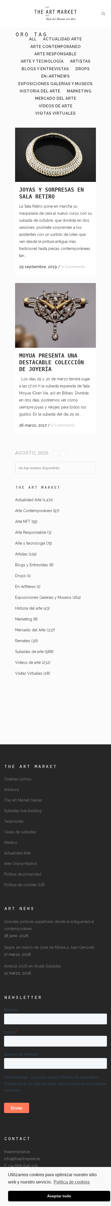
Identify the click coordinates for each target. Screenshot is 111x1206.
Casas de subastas (20, 832)
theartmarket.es (17, 1152)
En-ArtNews (25, 586)
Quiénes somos (18, 779)
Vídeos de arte (28, 662)
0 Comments (73, 267)
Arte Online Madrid (20, 863)
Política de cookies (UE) (24, 885)
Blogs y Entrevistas (31, 565)
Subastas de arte (29, 651)
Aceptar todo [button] (59, 1196)
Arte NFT (22, 521)
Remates (22, 641)
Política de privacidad (22, 874)
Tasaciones (13, 821)
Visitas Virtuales (28, 673)
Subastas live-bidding (22, 811)
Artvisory (11, 789)
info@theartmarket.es (22, 1159)
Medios (10, 842)
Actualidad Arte (28, 500)
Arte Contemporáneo (33, 511)
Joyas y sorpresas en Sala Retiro (51, 193)
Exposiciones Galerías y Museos (43, 597)
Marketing (23, 619)
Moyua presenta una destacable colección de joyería (51, 362)
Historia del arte (28, 608)
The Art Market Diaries (23, 800)
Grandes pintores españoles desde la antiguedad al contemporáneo (49, 925)
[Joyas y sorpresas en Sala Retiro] (55, 155)
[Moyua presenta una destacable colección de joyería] (55, 315)
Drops (20, 576)
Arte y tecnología (30, 543)
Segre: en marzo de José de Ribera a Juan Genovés (49, 947)
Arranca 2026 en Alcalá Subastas (32, 966)
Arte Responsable (30, 532)
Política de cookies (72, 1182)
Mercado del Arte (30, 630)
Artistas (21, 554)
